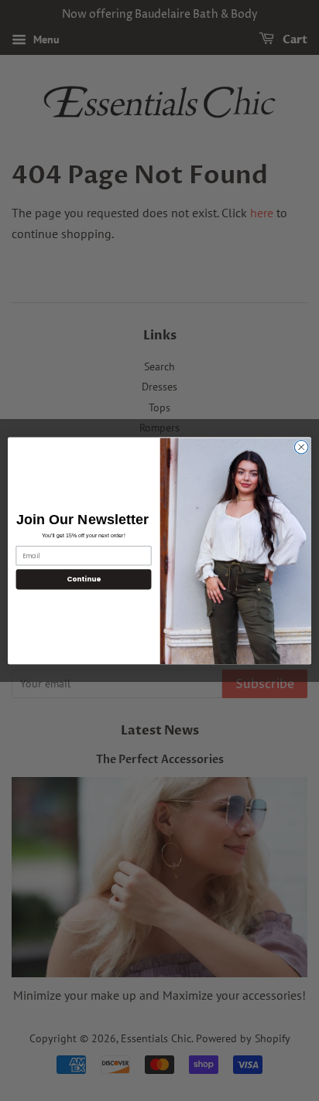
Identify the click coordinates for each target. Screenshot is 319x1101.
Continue (84, 579)
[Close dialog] (301, 447)
